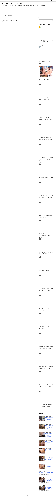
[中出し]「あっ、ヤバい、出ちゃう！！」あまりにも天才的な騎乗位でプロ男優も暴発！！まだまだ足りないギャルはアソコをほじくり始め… (49, 487)
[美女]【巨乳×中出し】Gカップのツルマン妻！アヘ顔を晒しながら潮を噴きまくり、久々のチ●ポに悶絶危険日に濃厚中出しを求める (49, 419)
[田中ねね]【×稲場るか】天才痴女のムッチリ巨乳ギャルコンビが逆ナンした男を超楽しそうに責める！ (49, 450)
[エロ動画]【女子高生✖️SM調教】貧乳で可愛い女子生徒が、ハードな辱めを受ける (49, 466)
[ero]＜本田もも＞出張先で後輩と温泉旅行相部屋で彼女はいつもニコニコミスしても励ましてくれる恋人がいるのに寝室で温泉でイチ (49, 479)
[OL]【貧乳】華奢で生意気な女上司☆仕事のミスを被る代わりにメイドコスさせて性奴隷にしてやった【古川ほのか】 (49, 458)
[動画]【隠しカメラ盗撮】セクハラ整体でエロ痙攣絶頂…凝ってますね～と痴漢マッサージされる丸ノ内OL (46, 473)
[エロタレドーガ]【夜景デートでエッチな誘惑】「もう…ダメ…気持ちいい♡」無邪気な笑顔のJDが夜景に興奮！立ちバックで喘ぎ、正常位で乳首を (49, 435)
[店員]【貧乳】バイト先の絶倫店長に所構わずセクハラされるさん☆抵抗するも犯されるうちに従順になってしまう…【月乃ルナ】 (49, 443)
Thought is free (32, 497)
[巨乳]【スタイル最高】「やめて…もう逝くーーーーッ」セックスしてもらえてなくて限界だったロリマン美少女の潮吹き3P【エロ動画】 (49, 427)
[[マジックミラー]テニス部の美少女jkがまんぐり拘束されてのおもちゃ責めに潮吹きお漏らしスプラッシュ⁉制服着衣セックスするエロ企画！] (46, 71)
